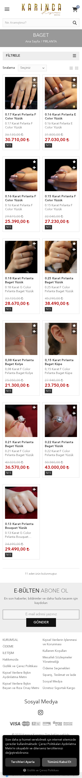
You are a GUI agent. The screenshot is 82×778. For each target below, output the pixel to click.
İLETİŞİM (8, 653)
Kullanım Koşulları (55, 650)
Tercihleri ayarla (23, 762)
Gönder (41, 622)
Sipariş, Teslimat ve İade (59, 675)
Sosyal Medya (52, 681)
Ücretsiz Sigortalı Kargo (59, 688)
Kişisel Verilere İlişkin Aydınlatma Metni (17, 675)
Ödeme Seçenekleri (56, 668)
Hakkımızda (10, 659)
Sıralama (9, 68)
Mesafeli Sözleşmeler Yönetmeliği (57, 659)
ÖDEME (8, 646)
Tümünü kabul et (59, 762)
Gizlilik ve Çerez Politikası (20, 666)
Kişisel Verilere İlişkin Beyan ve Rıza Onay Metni (21, 686)
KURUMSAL (10, 640)
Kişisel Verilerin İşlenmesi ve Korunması (60, 642)
